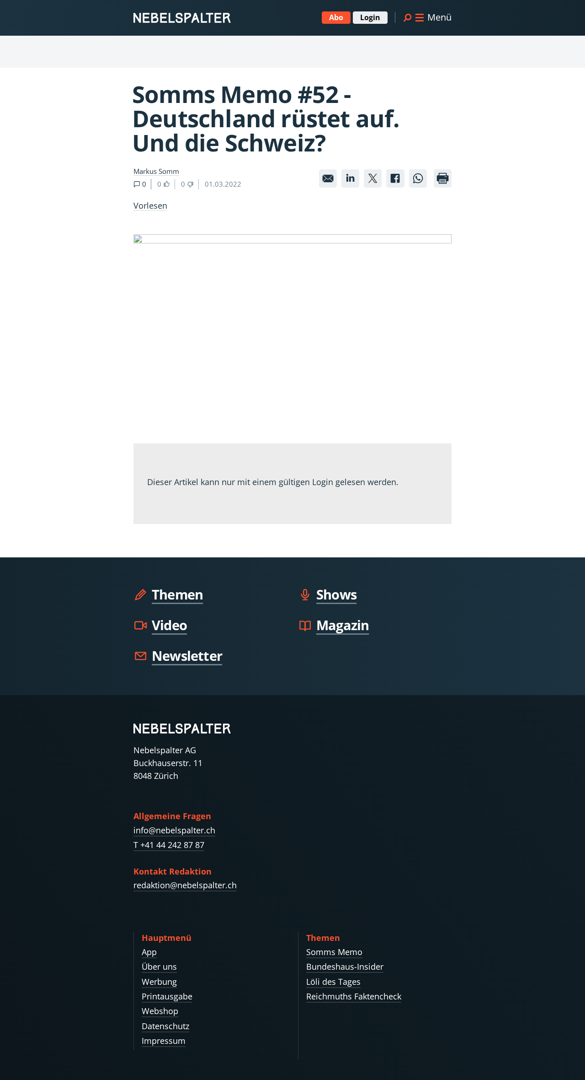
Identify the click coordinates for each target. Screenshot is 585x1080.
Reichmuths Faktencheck (353, 996)
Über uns (159, 966)
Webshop (160, 1010)
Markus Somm (156, 171)
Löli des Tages (333, 981)
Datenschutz (165, 1026)
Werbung (159, 981)
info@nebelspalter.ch (174, 830)
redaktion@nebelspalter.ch (185, 885)
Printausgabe (167, 996)
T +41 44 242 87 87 (168, 844)
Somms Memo (334, 951)
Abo (336, 17)
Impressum (164, 1040)
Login (370, 17)
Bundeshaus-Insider (344, 966)
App (149, 951)
